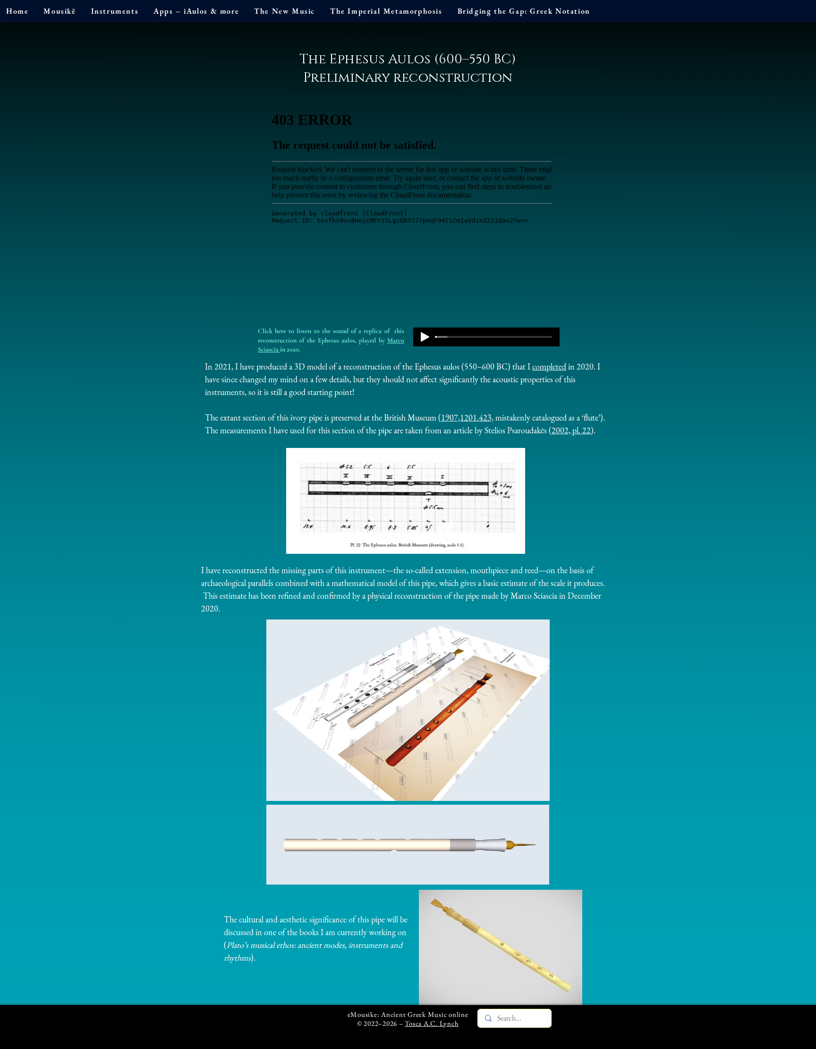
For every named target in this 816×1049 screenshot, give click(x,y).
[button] (59, 11)
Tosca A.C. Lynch (432, 1023)
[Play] (425, 337)
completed (549, 366)
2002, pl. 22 (571, 430)
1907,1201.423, (467, 417)
